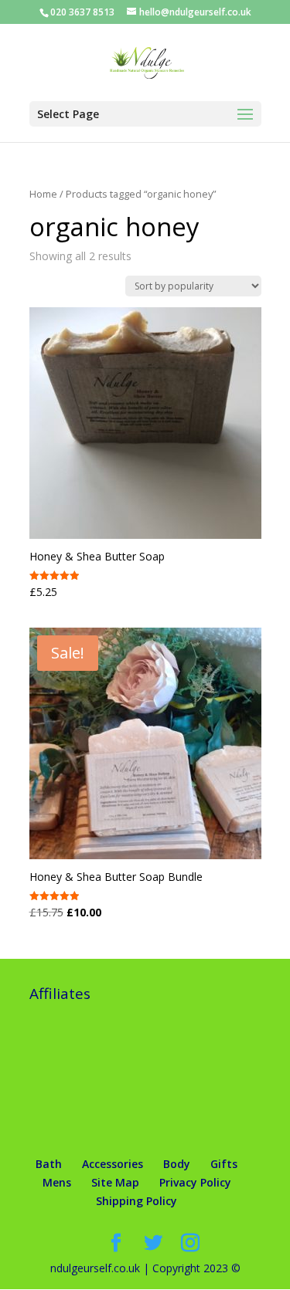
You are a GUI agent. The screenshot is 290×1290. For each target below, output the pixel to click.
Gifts (223, 1163)
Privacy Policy (195, 1182)
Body (176, 1163)
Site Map (115, 1182)
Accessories (112, 1163)
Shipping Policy (136, 1201)
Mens (57, 1182)
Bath (49, 1163)
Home (43, 194)
